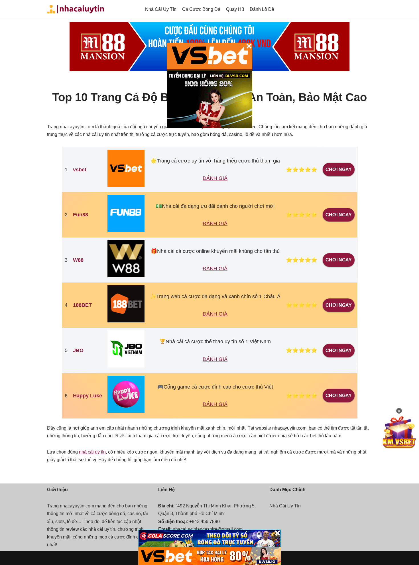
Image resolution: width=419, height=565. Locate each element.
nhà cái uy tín (92, 452)
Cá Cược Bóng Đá (201, 9)
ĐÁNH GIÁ (215, 178)
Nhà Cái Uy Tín (160, 9)
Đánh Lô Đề (262, 9)
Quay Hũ (235, 9)
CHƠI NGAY (339, 169)
